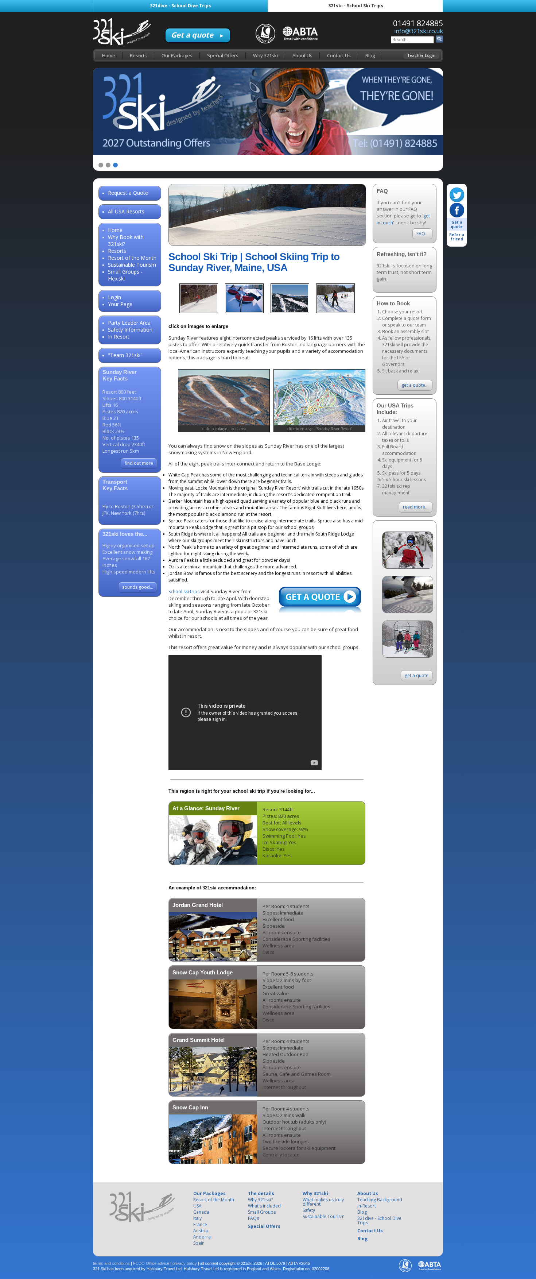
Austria (200, 1231)
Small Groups (262, 1212)
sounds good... (137, 587)
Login (114, 297)
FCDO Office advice (151, 1263)
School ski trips (183, 591)
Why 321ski (265, 55)
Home (108, 55)
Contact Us (339, 55)
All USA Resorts (126, 211)
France (200, 1224)
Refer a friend (456, 236)
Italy (197, 1218)
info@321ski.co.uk (418, 31)
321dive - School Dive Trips (180, 6)
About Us (302, 55)
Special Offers (222, 55)
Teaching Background (379, 1200)
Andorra (202, 1237)
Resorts (138, 55)
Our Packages (177, 55)
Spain (199, 1243)
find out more (139, 463)
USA (197, 1206)
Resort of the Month (132, 257)
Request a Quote (128, 192)
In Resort (118, 336)
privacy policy (184, 1263)
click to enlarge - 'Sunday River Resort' (319, 428)
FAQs (253, 1218)
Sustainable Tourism (132, 264)
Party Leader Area (129, 322)
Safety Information (130, 329)
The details (261, 1193)
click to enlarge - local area (224, 428)
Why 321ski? (260, 1200)
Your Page (120, 304)
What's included (264, 1206)
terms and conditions (111, 1263)
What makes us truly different (323, 1202)
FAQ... (422, 234)
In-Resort (366, 1206)
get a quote (416, 675)
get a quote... (414, 385)
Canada (201, 1212)
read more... (415, 507)
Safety (309, 1210)
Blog (370, 55)
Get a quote (198, 35)
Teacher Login (421, 55)
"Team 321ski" (125, 355)
